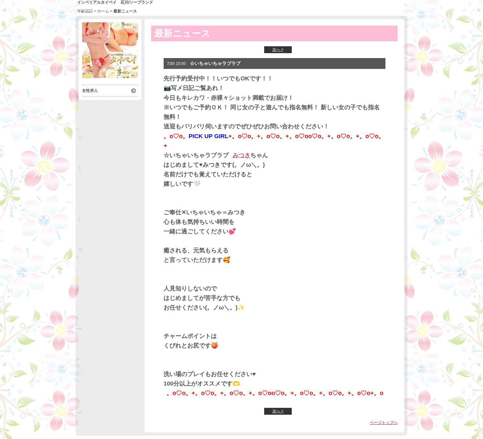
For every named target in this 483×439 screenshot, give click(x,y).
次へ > (278, 49)
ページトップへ (384, 422)
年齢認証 (85, 11)
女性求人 (90, 90)
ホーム (103, 11)
